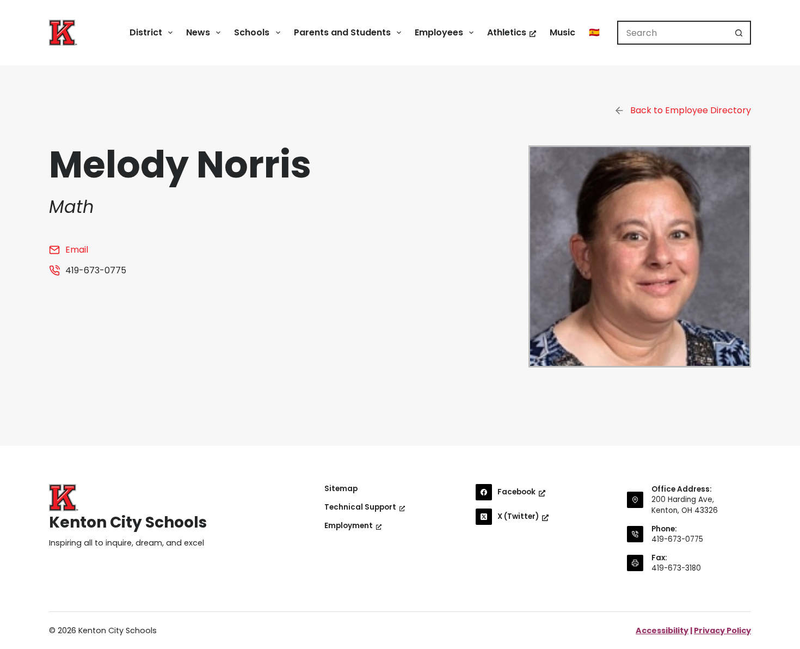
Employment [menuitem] (348, 526)
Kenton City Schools (128, 522)
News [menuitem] (198, 32)
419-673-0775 (677, 539)
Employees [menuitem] (439, 32)
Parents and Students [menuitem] (342, 32)
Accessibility (662, 630)
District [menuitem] (146, 32)
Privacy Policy (722, 630)
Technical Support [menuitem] (360, 507)
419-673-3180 (676, 568)
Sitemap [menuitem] (341, 489)
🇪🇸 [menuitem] (594, 32)
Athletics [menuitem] (506, 32)
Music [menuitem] (562, 32)
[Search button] (739, 33)
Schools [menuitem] (251, 32)
